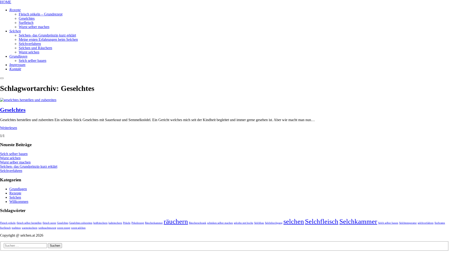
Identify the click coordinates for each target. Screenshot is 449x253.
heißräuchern (100, 223)
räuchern (176, 221)
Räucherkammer (154, 223)
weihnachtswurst (47, 228)
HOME (5, 2)
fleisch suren (49, 223)
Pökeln (126, 223)
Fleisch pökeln (8, 223)
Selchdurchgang (273, 223)
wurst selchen (78, 228)
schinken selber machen (220, 223)
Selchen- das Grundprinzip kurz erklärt (28, 166)
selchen (293, 221)
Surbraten (440, 223)
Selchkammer (358, 221)
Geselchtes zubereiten (80, 223)
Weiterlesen (8, 128)
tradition (16, 228)
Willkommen (18, 202)
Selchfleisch (321, 221)
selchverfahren (426, 223)
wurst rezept (63, 228)
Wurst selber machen (15, 162)
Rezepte (15, 193)
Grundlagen (18, 189)
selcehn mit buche (243, 223)
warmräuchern (29, 228)
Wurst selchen (10, 158)
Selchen (15, 197)
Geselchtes (12, 110)
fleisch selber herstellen (29, 223)
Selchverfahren (11, 171)
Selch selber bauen (14, 154)
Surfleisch (5, 228)
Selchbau (259, 223)
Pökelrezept (137, 223)
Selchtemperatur (408, 223)
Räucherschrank (197, 223)
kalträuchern (115, 223)
